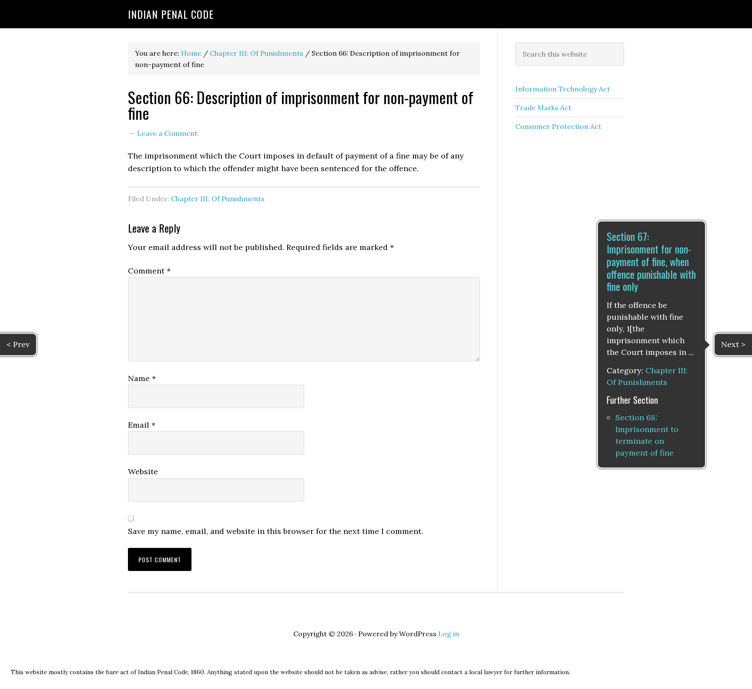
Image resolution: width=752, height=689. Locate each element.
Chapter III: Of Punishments (218, 198)
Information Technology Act (562, 88)
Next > (733, 344)
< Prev (18, 344)
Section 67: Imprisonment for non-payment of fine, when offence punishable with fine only (651, 261)
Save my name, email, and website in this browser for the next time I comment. (275, 531)
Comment (149, 271)
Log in (448, 633)
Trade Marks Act (543, 107)
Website (143, 471)
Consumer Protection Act (558, 126)
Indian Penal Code (171, 14)
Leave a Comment (167, 133)
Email (141, 425)
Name (142, 378)
